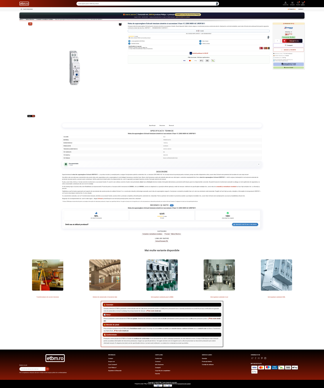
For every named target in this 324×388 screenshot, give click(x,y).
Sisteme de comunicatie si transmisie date (105, 297)
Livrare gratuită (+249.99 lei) (138, 41)
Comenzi (157, 361)
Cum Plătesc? (112, 367)
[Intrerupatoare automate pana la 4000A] (162, 275)
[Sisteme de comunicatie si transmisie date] (105, 275)
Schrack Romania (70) (161, 241)
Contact (110, 358)
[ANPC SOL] (158, 386)
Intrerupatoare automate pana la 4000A (162, 297)
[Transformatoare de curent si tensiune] (48, 275)
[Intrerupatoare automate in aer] (219, 275)
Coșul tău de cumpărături (162, 370)
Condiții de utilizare (208, 364)
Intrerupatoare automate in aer (219, 297)
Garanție (204, 358)
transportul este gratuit (184, 383)
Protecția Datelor (207, 361)
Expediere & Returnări (115, 370)
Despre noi (111, 361)
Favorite (157, 373)
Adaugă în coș (294, 41)
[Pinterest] (262, 358)
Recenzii (171, 125)
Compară (292, 4)
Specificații (152, 125)
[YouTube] (258, 358)
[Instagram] (265, 358)
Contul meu (285, 4)
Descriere (162, 125)
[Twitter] (252, 358)
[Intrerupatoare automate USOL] (276, 275)
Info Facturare (159, 364)
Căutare (217, 4)
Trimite (47, 369)
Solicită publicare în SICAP (200, 53)
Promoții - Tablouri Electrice (173, 234)
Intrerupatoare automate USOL (276, 297)
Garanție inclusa (135, 43)
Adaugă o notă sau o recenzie (246, 224)
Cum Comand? (112, 364)
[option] (47, 276)
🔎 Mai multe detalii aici (153, 311)
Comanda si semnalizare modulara (152, 234)
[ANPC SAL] (167, 386)
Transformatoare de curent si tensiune (48, 297)
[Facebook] (255, 358)
